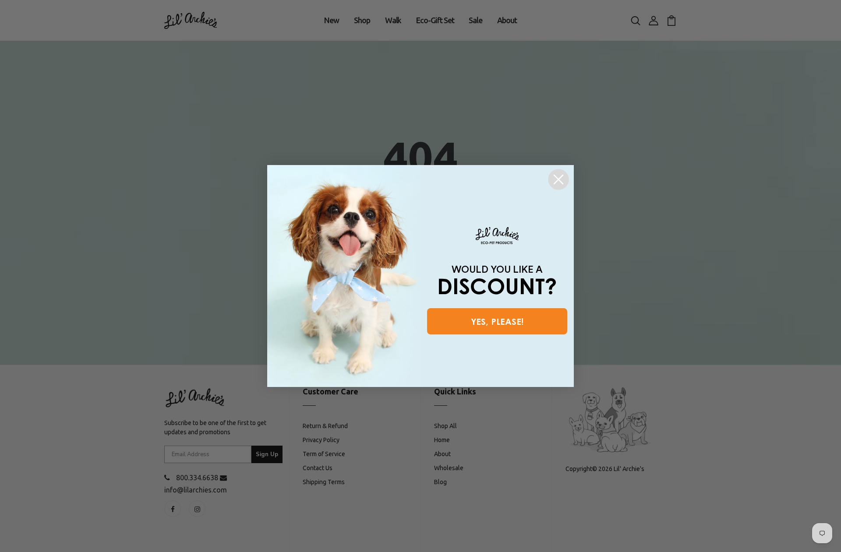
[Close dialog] (558, 179)
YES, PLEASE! (497, 321)
